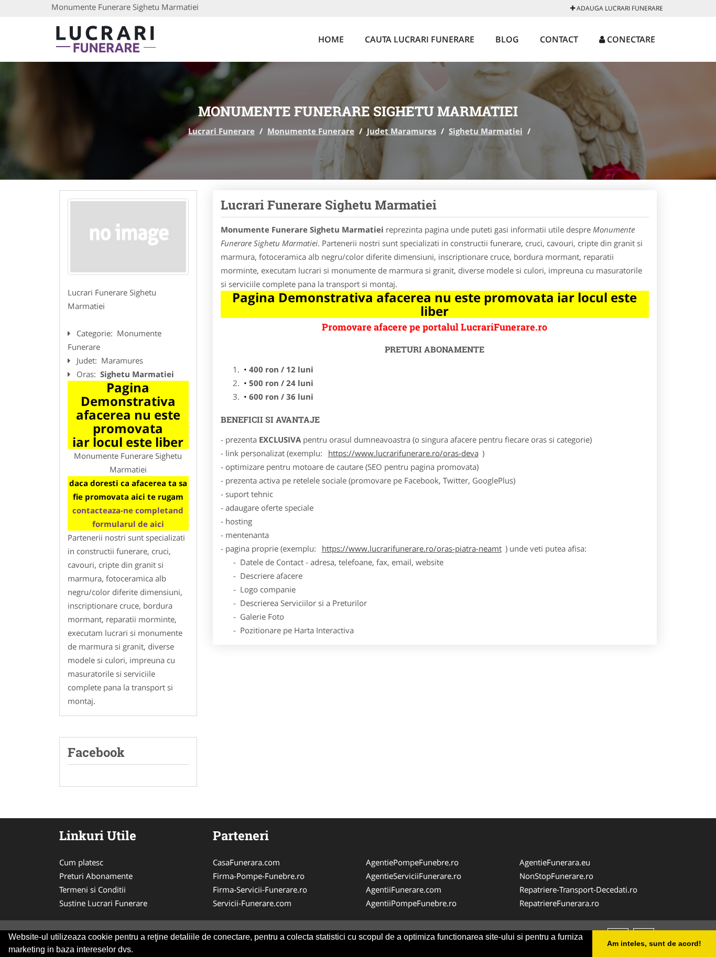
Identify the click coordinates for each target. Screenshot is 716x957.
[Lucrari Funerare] (120, 37)
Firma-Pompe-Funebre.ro (259, 876)
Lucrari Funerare (221, 131)
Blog (507, 39)
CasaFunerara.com (246, 862)
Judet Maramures (401, 131)
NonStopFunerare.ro (556, 876)
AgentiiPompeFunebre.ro (411, 903)
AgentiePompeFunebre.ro (412, 862)
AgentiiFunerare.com (403, 889)
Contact (559, 39)
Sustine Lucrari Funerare (103, 903)
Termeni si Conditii (92, 889)
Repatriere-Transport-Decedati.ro (578, 889)
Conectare (630, 39)
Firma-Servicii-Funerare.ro (260, 889)
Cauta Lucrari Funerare (419, 39)
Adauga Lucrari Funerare (619, 8)
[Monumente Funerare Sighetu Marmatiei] (128, 237)
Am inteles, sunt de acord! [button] (654, 943)
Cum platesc (81, 862)
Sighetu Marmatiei (486, 131)
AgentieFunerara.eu (554, 862)
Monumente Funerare (310, 131)
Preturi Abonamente (96, 876)
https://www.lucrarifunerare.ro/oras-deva (403, 453)
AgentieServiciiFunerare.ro (413, 876)
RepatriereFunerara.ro (559, 903)
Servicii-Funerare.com (252, 903)
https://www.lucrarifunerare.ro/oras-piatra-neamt (412, 548)
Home (331, 39)
